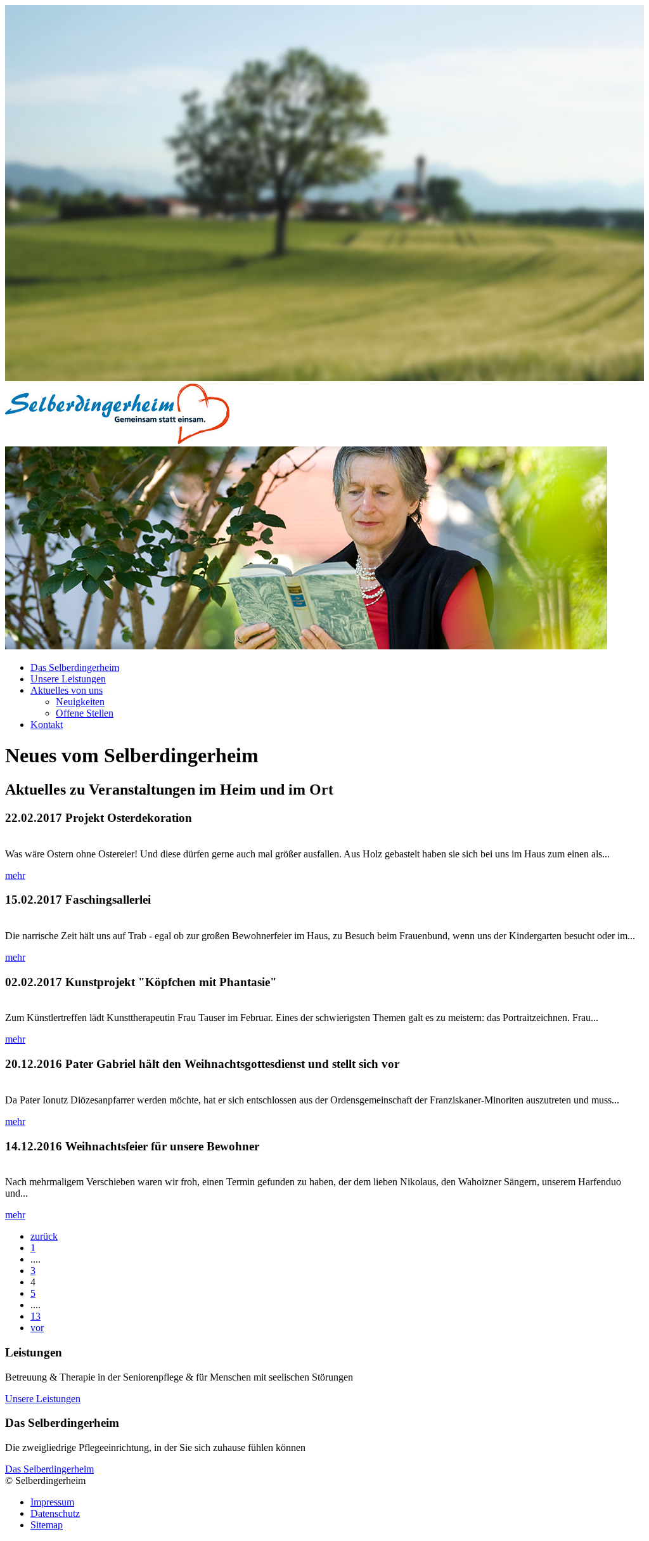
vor (37, 1327)
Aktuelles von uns (66, 690)
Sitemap (46, 1524)
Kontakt (46, 724)
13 (35, 1316)
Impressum (52, 1502)
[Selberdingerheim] (117, 440)
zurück (44, 1236)
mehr (15, 875)
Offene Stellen (84, 713)
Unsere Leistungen (68, 678)
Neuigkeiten (80, 701)
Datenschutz (55, 1513)
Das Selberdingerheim (74, 667)
